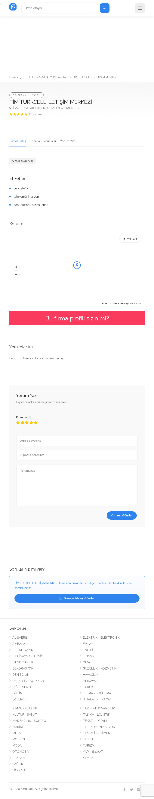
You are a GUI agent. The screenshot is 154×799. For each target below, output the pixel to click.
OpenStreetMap (120, 303)
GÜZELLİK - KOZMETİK (99, 668)
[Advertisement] (77, 44)
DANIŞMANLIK (22, 662)
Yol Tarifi (132, 239)
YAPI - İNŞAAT (93, 751)
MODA (17, 745)
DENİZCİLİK (20, 674)
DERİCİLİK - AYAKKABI (28, 681)
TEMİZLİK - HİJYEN (96, 733)
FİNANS (88, 656)
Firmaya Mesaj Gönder (79, 598)
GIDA (86, 662)
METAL (17, 733)
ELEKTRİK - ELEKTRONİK (101, 637)
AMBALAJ (19, 644)
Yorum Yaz (67, 141)
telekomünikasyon (26, 196)
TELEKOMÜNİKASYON (27, 95)
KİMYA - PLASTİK (24, 708)
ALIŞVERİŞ (20, 637)
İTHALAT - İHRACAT (97, 699)
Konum (35, 141)
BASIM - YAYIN (22, 650)
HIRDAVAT (90, 681)
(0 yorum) (35, 114)
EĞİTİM (17, 693)
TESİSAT (89, 739)
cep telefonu (22, 188)
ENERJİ (88, 650)
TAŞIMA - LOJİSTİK (96, 714)
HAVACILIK (90, 674)
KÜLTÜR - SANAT (24, 714)
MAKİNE (18, 727)
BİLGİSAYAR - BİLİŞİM (27, 656)
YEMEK (88, 758)
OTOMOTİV (20, 751)
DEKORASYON (22, 668)
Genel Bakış (17, 141)
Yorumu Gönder (122, 515)
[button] (16, 267)
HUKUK (88, 687)
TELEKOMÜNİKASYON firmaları (47, 77)
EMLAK (88, 644)
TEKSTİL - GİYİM (95, 721)
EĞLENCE (19, 699)
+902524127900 (23, 160)
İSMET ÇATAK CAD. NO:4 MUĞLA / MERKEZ (46, 108)
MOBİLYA (19, 739)
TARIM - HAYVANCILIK (99, 708)
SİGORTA (19, 770)
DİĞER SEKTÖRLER (26, 687)
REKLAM (18, 758)
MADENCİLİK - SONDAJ (29, 721)
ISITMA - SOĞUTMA (97, 693)
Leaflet (104, 303)
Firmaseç (15, 77)
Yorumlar (49, 141)
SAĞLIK (17, 764)
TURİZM (88, 745)
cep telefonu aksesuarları (31, 205)
